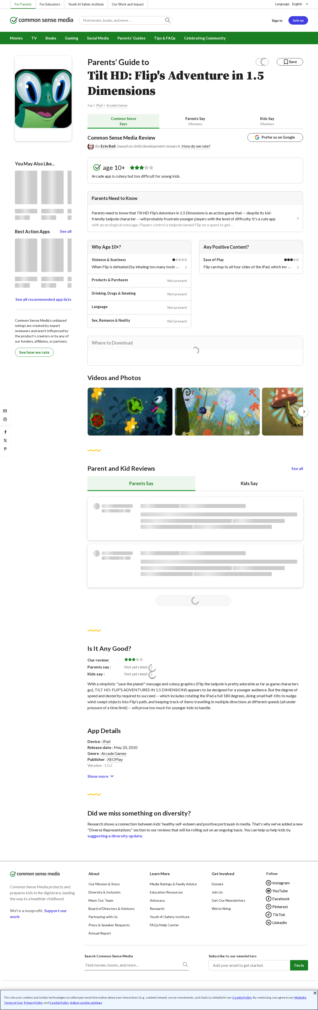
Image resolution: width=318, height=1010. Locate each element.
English (297, 4)
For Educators (50, 4)
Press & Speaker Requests (109, 925)
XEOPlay (115, 759)
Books (50, 38)
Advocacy (157, 900)
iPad (99, 105)
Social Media (98, 38)
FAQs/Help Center (164, 925)
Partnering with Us (103, 917)
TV (34, 38)
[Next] (303, 412)
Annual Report (99, 933)
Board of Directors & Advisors (111, 908)
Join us (298, 20)
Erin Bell (108, 146)
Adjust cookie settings (86, 1003)
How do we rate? (196, 146)
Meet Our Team (100, 900)
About (94, 873)
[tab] (123, 121)
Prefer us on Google (278, 137)
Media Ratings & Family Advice (173, 884)
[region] (159, 1000)
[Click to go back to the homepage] (41, 21)
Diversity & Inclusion (104, 892)
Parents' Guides (131, 38)
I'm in (299, 965)
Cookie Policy (242, 997)
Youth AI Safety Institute (86, 4)
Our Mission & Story (104, 884)
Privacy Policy (33, 1003)
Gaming (71, 38)
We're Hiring (221, 908)
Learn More (160, 873)
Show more (97, 776)
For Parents (23, 4)
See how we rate (34, 352)
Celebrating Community (205, 38)
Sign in (277, 20)
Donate (217, 884)
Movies (16, 38)
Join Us (217, 892)
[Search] (185, 966)
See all (297, 468)
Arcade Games (116, 105)
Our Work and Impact (128, 4)
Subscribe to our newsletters (233, 956)
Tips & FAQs (164, 38)
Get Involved (223, 873)
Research (157, 908)
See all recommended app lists (43, 299)
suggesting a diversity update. (115, 835)
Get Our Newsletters (228, 900)
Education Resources (166, 892)
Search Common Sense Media (108, 956)
